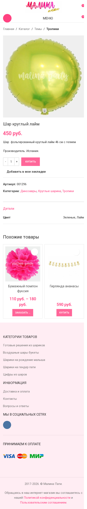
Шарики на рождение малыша (24, 360)
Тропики (52, 29)
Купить (30, 161)
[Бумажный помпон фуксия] (22, 263)
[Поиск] (7, 18)
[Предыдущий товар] (71, 29)
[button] (64, 312)
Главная (8, 29)
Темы (38, 29)
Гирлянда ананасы (64, 286)
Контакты (10, 399)
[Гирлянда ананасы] (64, 263)
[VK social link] (7, 425)
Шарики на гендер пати (19, 367)
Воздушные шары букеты (21, 352)
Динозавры (28, 191)
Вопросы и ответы (16, 406)
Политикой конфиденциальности (47, 497)
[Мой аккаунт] (4, 7)
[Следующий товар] (81, 29)
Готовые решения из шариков (24, 345)
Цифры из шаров (15, 374)
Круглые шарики (49, 191)
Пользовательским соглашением (43, 502)
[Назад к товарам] (76, 29)
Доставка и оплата (16, 391)
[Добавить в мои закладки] (34, 252)
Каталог (24, 29)
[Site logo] (43, 7)
